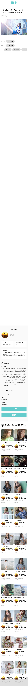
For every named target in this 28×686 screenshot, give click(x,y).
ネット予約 (14, 410)
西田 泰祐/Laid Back (15, 336)
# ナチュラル (10, 45)
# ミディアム (10, 41)
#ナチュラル (16, 49)
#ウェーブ (8, 49)
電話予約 (14, 416)
